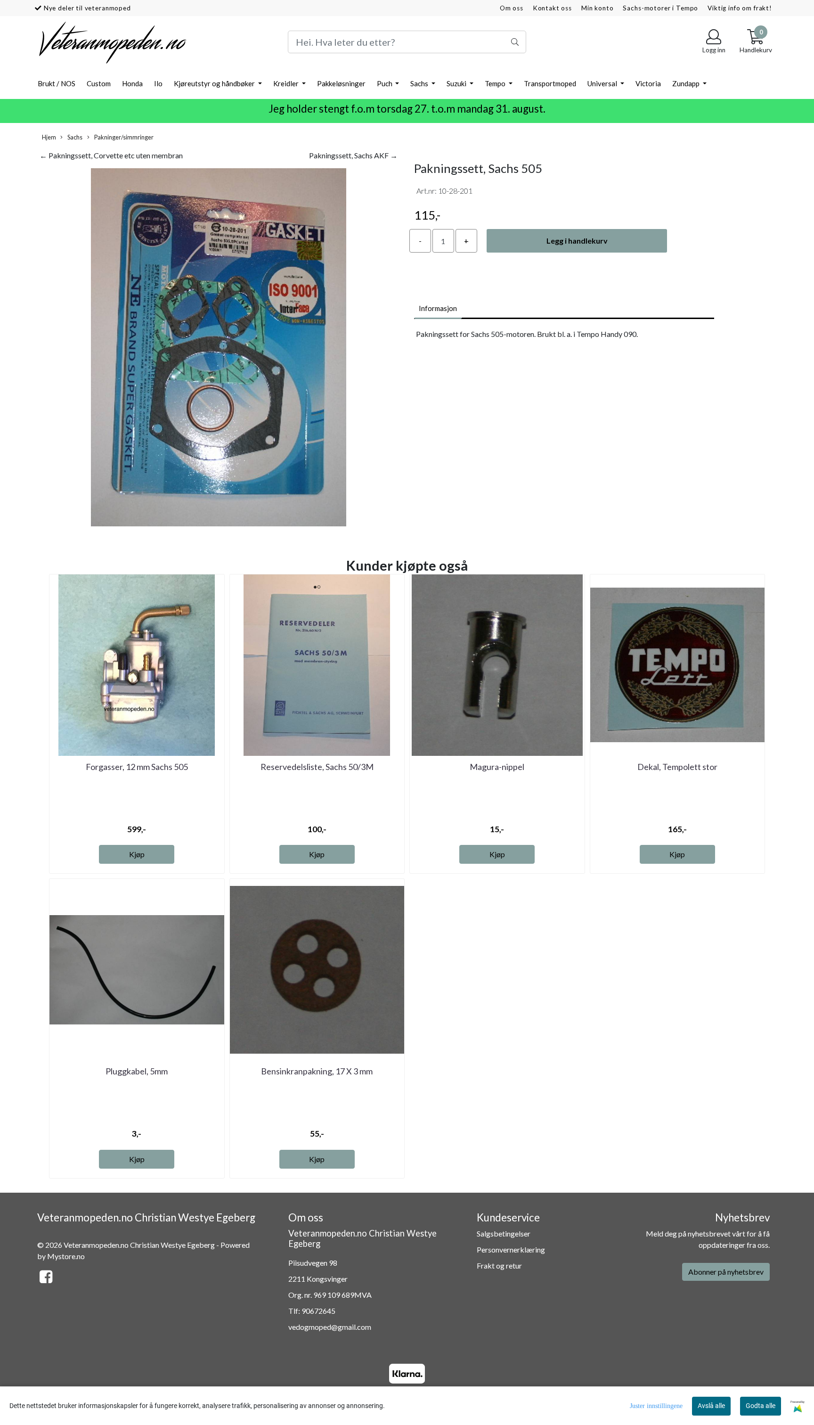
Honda (132, 83)
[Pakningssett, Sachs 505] (219, 348)
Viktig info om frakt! (740, 8)
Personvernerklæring (511, 1249)
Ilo (158, 83)
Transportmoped (550, 83)
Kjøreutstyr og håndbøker (215, 83)
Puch (385, 83)
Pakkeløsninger (341, 83)
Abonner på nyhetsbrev (726, 1271)
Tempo (496, 83)
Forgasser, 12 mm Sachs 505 (137, 767)
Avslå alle (711, 1405)
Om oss (511, 8)
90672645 (318, 1310)
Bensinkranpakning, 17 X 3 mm (317, 1071)
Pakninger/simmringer (123, 137)
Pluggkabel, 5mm (137, 1071)
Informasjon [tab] (438, 308)
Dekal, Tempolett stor (677, 767)
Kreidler (286, 83)
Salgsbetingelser (503, 1233)
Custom (99, 83)
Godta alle (760, 1405)
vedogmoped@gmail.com (329, 1326)
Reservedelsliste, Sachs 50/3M (317, 767)
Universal (603, 83)
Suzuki (457, 83)
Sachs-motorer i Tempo (660, 8)
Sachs (420, 83)
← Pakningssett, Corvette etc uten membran (111, 155)
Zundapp (686, 83)
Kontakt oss (552, 8)
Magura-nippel (497, 767)
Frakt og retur (499, 1265)
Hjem (49, 137)
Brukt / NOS (56, 83)
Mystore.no (66, 1256)
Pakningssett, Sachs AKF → (353, 155)
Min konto (597, 8)
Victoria (648, 83)
